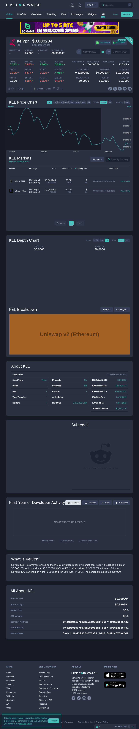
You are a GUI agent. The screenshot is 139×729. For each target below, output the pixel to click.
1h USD (13, 62)
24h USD (28, 62)
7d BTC (43, 70)
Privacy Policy (102, 722)
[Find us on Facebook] (89, 698)
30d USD (59, 62)
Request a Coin (45, 684)
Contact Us (44, 708)
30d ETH (58, 78)
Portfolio (10, 676)
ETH (22, 181)
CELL (17, 190)
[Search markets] (107, 159)
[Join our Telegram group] (74, 698)
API (7, 704)
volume (28, 50)
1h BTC (13, 70)
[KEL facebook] (120, 88)
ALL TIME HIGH (57, 50)
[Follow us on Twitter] (78, 698)
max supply (108, 62)
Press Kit (43, 704)
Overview (10, 680)
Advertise (43, 696)
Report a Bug (45, 692)
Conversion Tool (46, 676)
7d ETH (43, 78)
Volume (106, 309)
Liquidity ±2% (82, 78)
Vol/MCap (42, 50)
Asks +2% (125, 78)
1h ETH (13, 78)
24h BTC (28, 70)
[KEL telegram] (124, 88)
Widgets (10, 696)
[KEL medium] (129, 88)
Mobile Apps (44, 672)
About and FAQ (45, 700)
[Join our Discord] (84, 698)
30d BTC (58, 70)
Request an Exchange (48, 688)
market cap (14, 50)
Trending (10, 684)
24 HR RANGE (83, 70)
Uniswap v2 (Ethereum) (34, 181)
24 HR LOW (104, 70)
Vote (8, 688)
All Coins (42, 680)
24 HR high (124, 70)
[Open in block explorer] (58, 88)
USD (90, 5)
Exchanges (121, 309)
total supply (92, 62)
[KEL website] (110, 88)
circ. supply (78, 62)
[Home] (86, 673)
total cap (124, 62)
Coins (8, 672)
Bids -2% (105, 78)
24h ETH (28, 78)
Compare (10, 700)
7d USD (43, 62)
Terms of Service (85, 722)
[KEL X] (115, 88)
